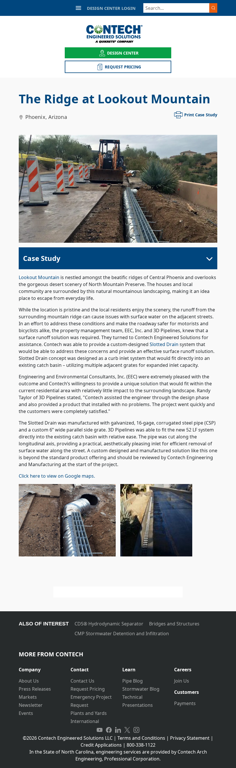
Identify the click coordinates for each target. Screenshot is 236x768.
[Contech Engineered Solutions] (118, 34)
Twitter (127, 730)
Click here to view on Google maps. (57, 476)
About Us (29, 681)
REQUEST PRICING (123, 67)
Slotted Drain (164, 344)
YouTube (99, 730)
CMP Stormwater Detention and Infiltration (122, 633)
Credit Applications (101, 745)
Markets (28, 697)
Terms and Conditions (141, 738)
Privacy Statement (190, 738)
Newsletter (31, 705)
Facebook (109, 730)
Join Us (181, 681)
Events (26, 713)
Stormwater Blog (140, 689)
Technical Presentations (137, 701)
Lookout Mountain (39, 277)
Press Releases (35, 689)
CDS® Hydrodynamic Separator (109, 624)
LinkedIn (118, 730)
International (85, 721)
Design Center (123, 53)
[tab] (40, 667)
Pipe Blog (132, 681)
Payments (185, 703)
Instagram (136, 730)
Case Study (41, 258)
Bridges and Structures (174, 624)
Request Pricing (88, 689)
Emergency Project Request (91, 701)
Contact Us (82, 681)
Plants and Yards (89, 713)
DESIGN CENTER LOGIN (111, 8)
